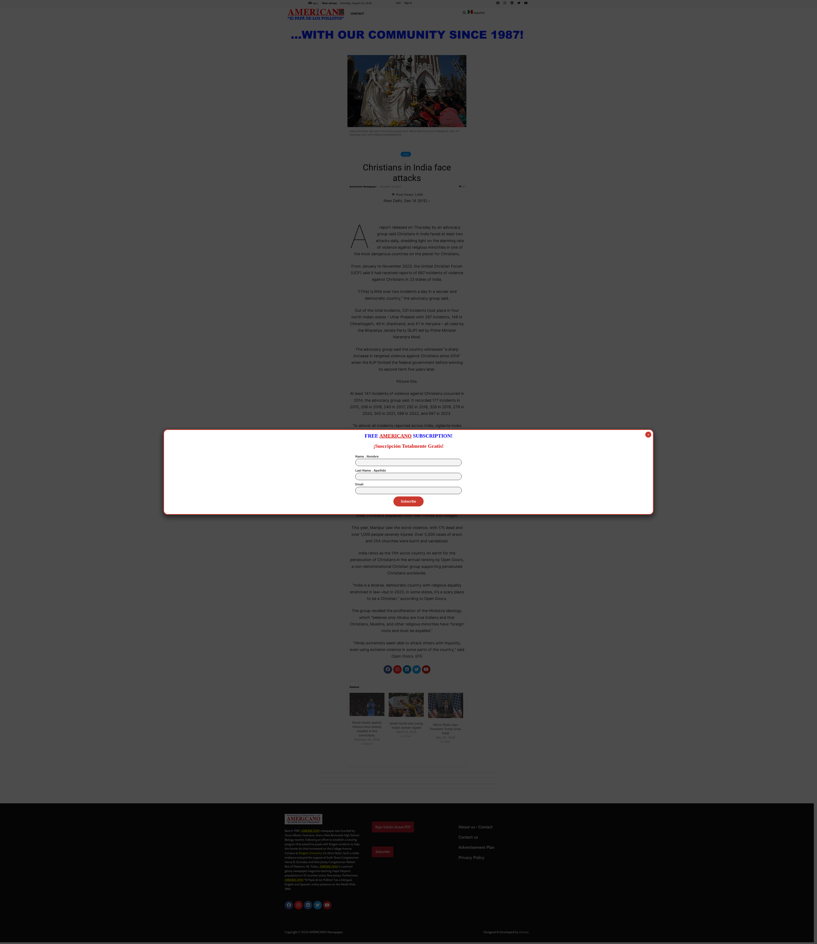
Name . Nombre (367, 456)
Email (359, 484)
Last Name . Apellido (370, 470)
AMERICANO (395, 436)
